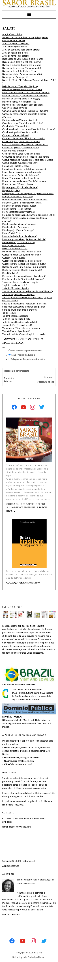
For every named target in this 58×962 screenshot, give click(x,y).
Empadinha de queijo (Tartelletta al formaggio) (24, 169)
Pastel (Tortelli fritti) (11, 233)
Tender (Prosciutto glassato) (15, 316)
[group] (29, 184)
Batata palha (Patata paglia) (15, 77)
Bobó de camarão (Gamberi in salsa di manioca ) (25, 96)
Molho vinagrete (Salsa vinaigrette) (18, 212)
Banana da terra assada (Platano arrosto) (21, 68)
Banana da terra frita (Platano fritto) (19, 71)
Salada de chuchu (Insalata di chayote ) (20, 282)
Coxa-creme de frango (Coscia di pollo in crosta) (25, 145)
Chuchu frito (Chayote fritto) (16, 126)
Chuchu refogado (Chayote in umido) (20, 132)
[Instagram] (32, 407)
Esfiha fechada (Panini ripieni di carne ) (20, 175)
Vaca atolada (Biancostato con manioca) (21, 328)
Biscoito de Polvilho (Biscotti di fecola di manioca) (25, 93)
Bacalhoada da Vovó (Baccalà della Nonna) (22, 59)
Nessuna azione (46, 382)
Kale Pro (38, 953)
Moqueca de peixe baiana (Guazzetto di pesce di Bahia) (28, 215)
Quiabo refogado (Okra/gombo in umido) (21, 255)
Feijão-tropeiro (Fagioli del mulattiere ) (20, 187)
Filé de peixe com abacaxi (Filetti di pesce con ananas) (28, 194)
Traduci (49, 378)
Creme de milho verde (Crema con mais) (21, 154)
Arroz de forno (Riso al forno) (16, 56)
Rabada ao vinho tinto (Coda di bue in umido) (24, 267)
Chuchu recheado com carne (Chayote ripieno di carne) (28, 129)
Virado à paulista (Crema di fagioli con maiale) (23, 334)
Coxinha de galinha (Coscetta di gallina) (20, 148)
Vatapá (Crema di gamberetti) (16, 331)
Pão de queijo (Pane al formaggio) (18, 230)
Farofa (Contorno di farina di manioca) (20, 178)
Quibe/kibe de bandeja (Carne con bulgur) (22, 261)
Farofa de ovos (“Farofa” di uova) (17, 184)
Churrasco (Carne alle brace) (15, 135)
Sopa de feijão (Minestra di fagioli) (18, 295)
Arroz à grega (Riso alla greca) (16, 44)
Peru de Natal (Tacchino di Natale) (18, 243)
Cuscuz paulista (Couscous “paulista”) (20, 163)
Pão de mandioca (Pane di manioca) (19, 224)
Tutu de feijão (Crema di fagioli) (17, 325)
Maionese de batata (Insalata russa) (19, 206)
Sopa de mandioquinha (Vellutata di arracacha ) (24, 304)
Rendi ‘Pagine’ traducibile (23, 355)
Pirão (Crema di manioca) (14, 246)
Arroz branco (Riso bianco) (15, 47)
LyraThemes (39, 957)
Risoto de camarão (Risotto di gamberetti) (22, 270)
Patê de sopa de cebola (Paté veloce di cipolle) (24, 240)
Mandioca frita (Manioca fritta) (17, 209)
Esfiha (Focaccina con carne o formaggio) (21, 172)
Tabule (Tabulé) (9, 313)
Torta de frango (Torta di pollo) (16, 319)
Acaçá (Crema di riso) (12, 35)
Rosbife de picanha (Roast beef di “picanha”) (23, 279)
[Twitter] (41, 407)
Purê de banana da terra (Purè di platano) (21, 252)
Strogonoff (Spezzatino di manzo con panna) (23, 307)
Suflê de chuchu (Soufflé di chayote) (19, 310)
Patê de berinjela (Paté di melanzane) (19, 236)
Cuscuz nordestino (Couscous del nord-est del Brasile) (28, 160)
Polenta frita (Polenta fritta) (15, 249)
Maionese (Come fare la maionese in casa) (22, 203)
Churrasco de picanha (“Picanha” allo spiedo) (23, 139)
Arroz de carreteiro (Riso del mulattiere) (21, 50)
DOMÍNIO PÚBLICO (12, 717)
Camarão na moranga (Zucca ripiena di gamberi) (25, 111)
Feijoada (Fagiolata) (11, 191)
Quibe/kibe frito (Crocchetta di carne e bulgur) (24, 264)
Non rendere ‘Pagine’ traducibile (26, 351)
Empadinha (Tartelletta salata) (16, 166)
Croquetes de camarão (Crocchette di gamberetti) (25, 157)
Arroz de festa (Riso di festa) (15, 53)
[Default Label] (23, 407)
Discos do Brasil (11, 758)
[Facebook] (14, 407)
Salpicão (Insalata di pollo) (14, 285)
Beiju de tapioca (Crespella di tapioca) (20, 87)
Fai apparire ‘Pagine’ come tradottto (28, 359)
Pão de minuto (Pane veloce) (15, 227)
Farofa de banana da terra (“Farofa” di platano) (24, 181)
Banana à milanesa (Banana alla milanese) (21, 65)
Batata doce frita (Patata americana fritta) (22, 74)
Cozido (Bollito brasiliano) (14, 151)
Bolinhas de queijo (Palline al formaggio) (21, 99)
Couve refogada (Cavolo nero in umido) (21, 142)
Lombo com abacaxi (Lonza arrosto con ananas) (24, 200)
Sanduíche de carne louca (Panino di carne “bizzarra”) (27, 292)
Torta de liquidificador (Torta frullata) (19, 322)
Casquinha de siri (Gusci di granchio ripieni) (22, 123)
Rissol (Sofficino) (10, 273)
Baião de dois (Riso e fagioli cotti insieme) (21, 62)
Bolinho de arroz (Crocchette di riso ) (19, 102)
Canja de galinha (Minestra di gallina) (19, 120)
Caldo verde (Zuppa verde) (14, 108)
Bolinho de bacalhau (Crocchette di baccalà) (23, 105)
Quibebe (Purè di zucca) (13, 258)
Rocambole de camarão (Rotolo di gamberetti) (24, 276)
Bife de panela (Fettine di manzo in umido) (22, 90)
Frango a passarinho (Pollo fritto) (17, 197)
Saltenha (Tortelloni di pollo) (15, 288)
